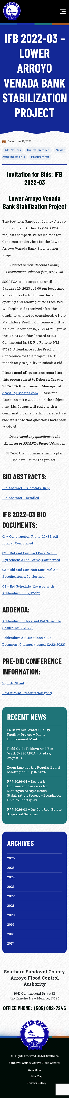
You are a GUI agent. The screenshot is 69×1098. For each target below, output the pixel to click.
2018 (10, 934)
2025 (11, 867)
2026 (11, 858)
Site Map (36, 1076)
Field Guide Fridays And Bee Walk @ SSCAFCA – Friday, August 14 (30, 753)
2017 (10, 943)
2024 (11, 877)
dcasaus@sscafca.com (20, 393)
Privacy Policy (36, 1083)
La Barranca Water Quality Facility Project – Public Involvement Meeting (28, 734)
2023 (11, 886)
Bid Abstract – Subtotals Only (26, 488)
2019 (10, 924)
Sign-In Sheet (13, 683)
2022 (11, 896)
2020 (11, 915)
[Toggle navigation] (62, 11)
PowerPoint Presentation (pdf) (27, 693)
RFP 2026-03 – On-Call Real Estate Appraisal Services (34, 811)
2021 (10, 905)
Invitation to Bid (38, 150)
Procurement (40, 157)
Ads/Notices (12, 150)
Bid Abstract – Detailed (20, 498)
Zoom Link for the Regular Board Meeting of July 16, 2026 (33, 769)
